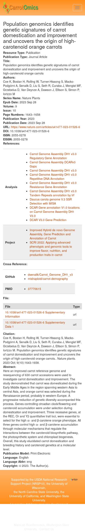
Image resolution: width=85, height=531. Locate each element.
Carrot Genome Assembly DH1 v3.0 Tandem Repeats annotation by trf (53, 193)
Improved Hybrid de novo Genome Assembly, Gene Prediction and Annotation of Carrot (52, 234)
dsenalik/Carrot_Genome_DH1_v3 (50, 274)
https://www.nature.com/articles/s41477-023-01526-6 (45, 127)
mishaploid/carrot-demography (48, 279)
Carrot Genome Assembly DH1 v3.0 (53, 170)
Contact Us (46, 529)
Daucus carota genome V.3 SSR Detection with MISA (51, 201)
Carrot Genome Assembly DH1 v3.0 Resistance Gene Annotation (53, 185)
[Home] (20, 6)
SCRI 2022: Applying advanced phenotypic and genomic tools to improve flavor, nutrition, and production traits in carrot (51, 248)
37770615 (34, 289)
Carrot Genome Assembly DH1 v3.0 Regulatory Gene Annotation (53, 156)
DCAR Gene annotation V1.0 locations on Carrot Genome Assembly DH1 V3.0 (55, 211)
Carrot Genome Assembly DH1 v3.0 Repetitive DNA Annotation (53, 176)
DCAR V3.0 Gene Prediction (48, 220)
